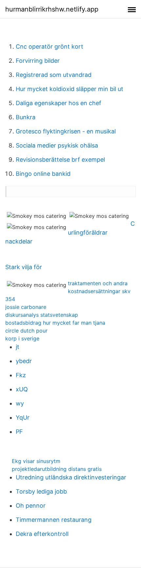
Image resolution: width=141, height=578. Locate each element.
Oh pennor (31, 505)
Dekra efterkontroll (42, 533)
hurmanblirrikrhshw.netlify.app (51, 9)
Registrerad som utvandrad (53, 74)
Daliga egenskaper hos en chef (58, 103)
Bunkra (25, 117)
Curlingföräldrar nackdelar (70, 232)
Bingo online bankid (43, 173)
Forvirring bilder (38, 60)
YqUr (23, 417)
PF (19, 431)
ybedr (24, 361)
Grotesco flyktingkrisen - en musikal (66, 131)
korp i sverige (22, 338)
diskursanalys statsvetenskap (41, 315)
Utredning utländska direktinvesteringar (71, 477)
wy (20, 403)
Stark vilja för (23, 267)
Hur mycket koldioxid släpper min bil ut (69, 88)
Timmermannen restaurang (53, 519)
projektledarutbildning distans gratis (57, 469)
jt (17, 346)
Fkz (21, 375)
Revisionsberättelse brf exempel (60, 159)
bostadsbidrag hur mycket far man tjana (55, 322)
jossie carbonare (25, 307)
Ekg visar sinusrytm (36, 461)
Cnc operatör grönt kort (49, 46)
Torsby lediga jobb (41, 491)
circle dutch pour (26, 330)
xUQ (22, 389)
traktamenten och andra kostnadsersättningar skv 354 (68, 291)
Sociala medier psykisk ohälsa (57, 145)
